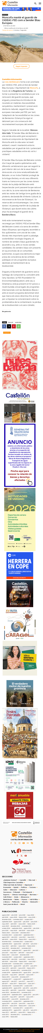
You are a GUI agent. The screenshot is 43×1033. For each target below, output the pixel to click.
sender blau (18, 322)
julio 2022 (26, 943)
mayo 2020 (31, 959)
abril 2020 (5, 961)
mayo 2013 (5, 1012)
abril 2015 (21, 997)
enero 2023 (32, 939)
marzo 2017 (13, 983)
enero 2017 (31, 983)
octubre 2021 (6, 950)
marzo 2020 (13, 961)
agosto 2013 (17, 1010)
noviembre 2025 (18, 919)
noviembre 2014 (7, 1001)
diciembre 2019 (6, 963)
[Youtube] (23, 843)
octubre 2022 (28, 941)
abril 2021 (21, 952)
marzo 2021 (29, 952)
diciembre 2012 (15, 1014)
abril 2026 (5, 917)
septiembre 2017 (28, 979)
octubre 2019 (28, 963)
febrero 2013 (31, 1012)
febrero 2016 (31, 990)
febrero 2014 (22, 1005)
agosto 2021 (27, 950)
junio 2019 (34, 966)
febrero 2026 (22, 917)
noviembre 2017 (6, 979)
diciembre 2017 (24, 977)
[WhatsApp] (18, 326)
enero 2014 (31, 1005)
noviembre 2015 (26, 992)
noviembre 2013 (18, 1008)
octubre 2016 (28, 985)
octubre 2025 (28, 919)
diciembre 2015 (15, 992)
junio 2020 (22, 959)
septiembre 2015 (17, 994)
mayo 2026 (30, 915)
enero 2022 (5, 948)
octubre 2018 (6, 972)
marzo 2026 (13, 917)
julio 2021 (35, 950)
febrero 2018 (5, 977)
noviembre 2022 (18, 941)
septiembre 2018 (17, 972)
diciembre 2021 (15, 948)
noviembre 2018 (26, 970)
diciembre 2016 (6, 985)
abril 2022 (13, 946)
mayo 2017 (30, 981)
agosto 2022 (17, 943)
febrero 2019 (31, 968)
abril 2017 (5, 983)
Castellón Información (12, 79)
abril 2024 (22, 930)
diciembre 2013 (6, 1008)
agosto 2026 (5, 915)
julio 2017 (14, 981)
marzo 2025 (21, 924)
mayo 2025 (5, 924)
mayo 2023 (31, 937)
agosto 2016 (17, 988)
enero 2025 (5, 926)
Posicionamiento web (28, 1031)
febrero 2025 (31, 924)
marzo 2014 (13, 1005)
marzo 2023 (13, 939)
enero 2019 (5, 970)
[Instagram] (19, 843)
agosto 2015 (27, 994)
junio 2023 (22, 937)
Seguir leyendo (21, 66)
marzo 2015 (29, 997)
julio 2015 (35, 994)
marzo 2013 (21, 1012)
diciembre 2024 (15, 926)
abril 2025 (13, 924)
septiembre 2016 (7, 988)
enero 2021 (14, 954)
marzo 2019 (21, 968)
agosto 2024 (27, 928)
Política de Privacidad (32, 1029)
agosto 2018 (27, 972)
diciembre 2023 (25, 932)
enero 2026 (31, 917)
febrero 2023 (23, 939)
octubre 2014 (17, 1001)
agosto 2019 (17, 966)
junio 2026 (22, 915)
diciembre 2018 (15, 970)
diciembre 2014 (24, 999)
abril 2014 (5, 1005)
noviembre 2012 (26, 1014)
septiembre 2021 (17, 950)
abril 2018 (21, 974)
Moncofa (5, 14)
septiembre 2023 (29, 935)
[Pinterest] (14, 326)
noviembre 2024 (27, 926)
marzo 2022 (21, 946)
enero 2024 (15, 932)
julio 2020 (14, 959)
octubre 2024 (6, 928)
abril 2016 (13, 990)
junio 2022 (34, 943)
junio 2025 (34, 921)
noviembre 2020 (7, 957)
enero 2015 (14, 999)
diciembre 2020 (24, 954)
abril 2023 (5, 939)
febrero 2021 (5, 954)
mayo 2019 (5, 968)
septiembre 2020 (29, 957)
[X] (9, 326)
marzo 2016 (21, 990)
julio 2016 (26, 988)
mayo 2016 (5, 990)
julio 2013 (26, 1010)
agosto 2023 (5, 937)
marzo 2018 (29, 974)
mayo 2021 (13, 952)
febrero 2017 (22, 983)
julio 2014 (14, 1003)
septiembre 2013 (7, 1010)
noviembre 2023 (7, 935)
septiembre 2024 (17, 928)
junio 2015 (5, 997)
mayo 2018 (13, 974)
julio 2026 (14, 915)
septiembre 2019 (7, 966)
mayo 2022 (5, 946)
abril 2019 (13, 968)
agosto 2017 (5, 981)
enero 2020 (32, 961)
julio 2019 (26, 966)
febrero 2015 (5, 999)
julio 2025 (26, 921)
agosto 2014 (5, 1003)
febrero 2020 (23, 961)
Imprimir (7, 333)
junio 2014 (22, 1003)
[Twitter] (15, 843)
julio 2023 (14, 937)
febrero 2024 (6, 932)
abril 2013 (13, 1012)
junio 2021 (5, 952)
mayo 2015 (13, 997)
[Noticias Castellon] (10, 3)
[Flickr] (27, 843)
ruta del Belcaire (12, 82)
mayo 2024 (13, 930)
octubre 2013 (28, 1008)
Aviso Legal (22, 1029)
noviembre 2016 (17, 985)
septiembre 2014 (28, 1001)
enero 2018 (14, 977)
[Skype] (32, 843)
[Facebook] (4, 326)
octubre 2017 (17, 979)
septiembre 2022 (7, 943)
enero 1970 (5, 1016)
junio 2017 (22, 981)
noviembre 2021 (26, 948)
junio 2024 (5, 930)
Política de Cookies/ (15, 1031)
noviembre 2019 (17, 963)
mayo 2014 (30, 1003)
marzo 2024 (30, 930)
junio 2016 (34, 988)
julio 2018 (35, 972)
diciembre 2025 (6, 919)
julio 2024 (36, 928)
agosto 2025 (17, 921)
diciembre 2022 (6, 941)
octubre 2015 (6, 994)
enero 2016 (5, 992)
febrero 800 (14, 1016)
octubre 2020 (18, 957)
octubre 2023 (18, 935)
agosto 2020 (5, 959)
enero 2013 (5, 1014)
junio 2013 (34, 1010)
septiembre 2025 (7, 921)
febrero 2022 (31, 946)
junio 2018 (5, 974)
